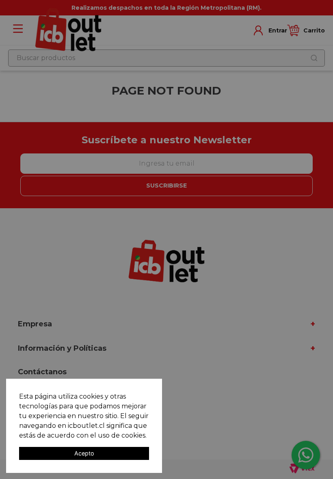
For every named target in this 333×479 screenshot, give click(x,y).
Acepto (84, 453)
